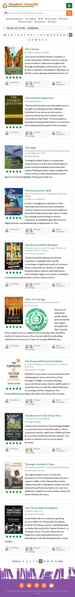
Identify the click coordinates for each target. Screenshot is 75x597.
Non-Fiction (26, 22)
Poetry (53, 22)
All (4, 35)
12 (52, 561)
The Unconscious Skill (38, 190)
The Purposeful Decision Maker (44, 361)
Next (60, 561)
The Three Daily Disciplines (41, 507)
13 (56, 561)
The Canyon (32, 49)
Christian (52, 19)
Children (32, 19)
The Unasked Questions (39, 97)
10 (44, 561)
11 (48, 561)
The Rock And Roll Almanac (41, 244)
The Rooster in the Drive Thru (43, 415)
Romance (41, 22)
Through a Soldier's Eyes (39, 464)
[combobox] (37, 13)
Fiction (64, 19)
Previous (16, 561)
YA (42, 19)
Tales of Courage (35, 299)
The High (30, 147)
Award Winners (15, 19)
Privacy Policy (51, 591)
